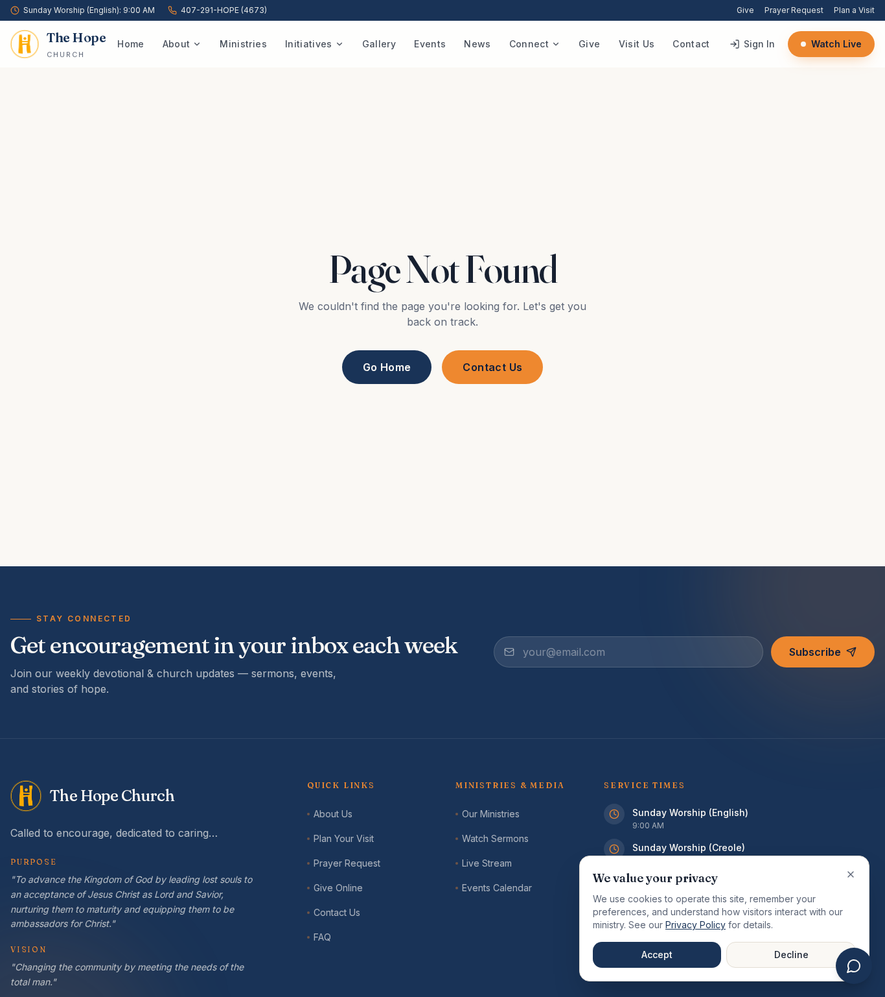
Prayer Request (793, 10)
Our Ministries (491, 813)
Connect (529, 43)
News (477, 43)
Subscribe (815, 651)
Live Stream (487, 863)
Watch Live (836, 43)
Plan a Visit (854, 10)
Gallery (379, 43)
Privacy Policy (695, 924)
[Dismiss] (850, 874)
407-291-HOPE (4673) (224, 10)
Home (130, 43)
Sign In (759, 43)
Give (745, 10)
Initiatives (308, 43)
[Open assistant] (854, 966)
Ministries (243, 43)
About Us (333, 813)
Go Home (387, 367)
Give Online (338, 887)
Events (430, 43)
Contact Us (492, 367)
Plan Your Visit (344, 838)
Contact (690, 43)
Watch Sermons (495, 838)
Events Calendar (497, 887)
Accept (656, 954)
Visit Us (637, 43)
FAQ (322, 937)
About (176, 43)
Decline (791, 954)
